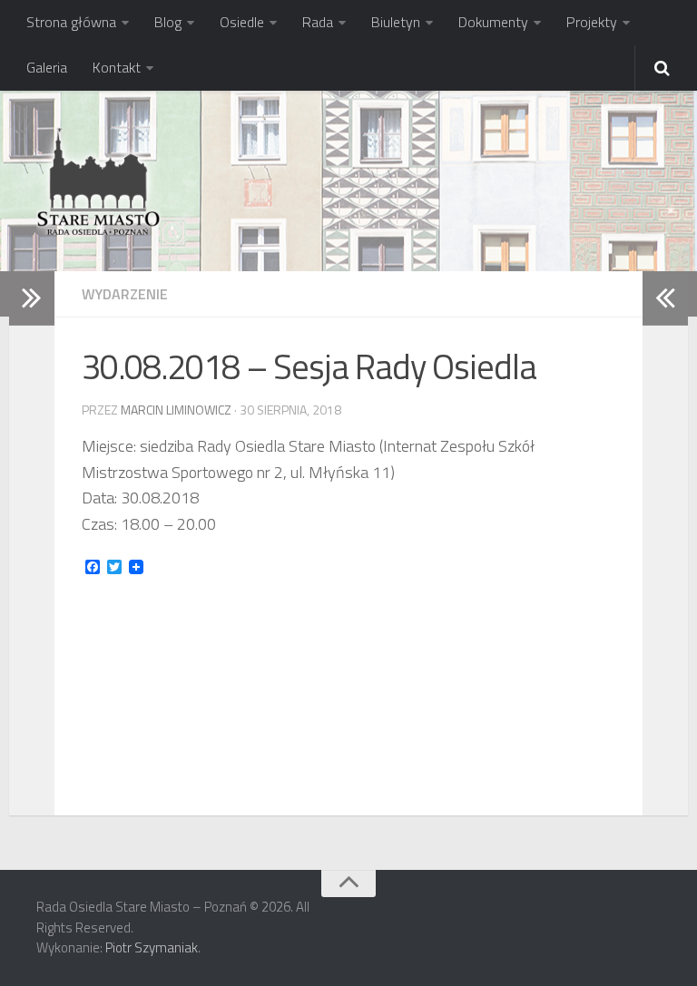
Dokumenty (493, 22)
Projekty (591, 22)
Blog (168, 22)
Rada (317, 22)
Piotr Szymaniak (151, 947)
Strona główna (71, 22)
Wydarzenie (125, 294)
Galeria (46, 67)
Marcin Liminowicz (176, 409)
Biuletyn (395, 22)
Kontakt (117, 67)
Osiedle (242, 22)
